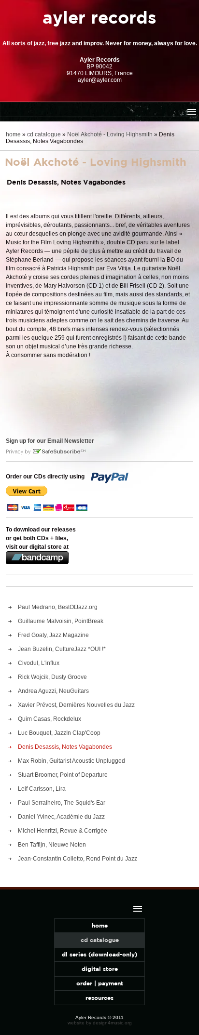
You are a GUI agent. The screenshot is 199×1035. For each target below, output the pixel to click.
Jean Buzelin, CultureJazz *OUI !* (62, 649)
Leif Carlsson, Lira (42, 788)
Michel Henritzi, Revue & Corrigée (62, 830)
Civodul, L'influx (38, 663)
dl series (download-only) (99, 954)
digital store (100, 968)
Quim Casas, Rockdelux (49, 719)
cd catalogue (44, 134)
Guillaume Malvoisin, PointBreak (60, 621)
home (13, 134)
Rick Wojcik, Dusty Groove (52, 677)
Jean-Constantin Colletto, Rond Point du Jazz (77, 858)
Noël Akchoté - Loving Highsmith (110, 134)
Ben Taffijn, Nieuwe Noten (52, 844)
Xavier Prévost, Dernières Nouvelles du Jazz (76, 705)
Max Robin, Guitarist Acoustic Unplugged (71, 760)
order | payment (99, 983)
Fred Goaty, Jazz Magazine (53, 635)
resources (99, 997)
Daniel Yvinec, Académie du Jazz (61, 816)
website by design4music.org (100, 1022)
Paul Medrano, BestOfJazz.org (58, 607)
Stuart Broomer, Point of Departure (63, 774)
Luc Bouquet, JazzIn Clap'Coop (59, 733)
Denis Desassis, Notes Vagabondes (65, 746)
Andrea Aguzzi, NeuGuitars (53, 691)
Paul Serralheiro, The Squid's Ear (61, 802)
